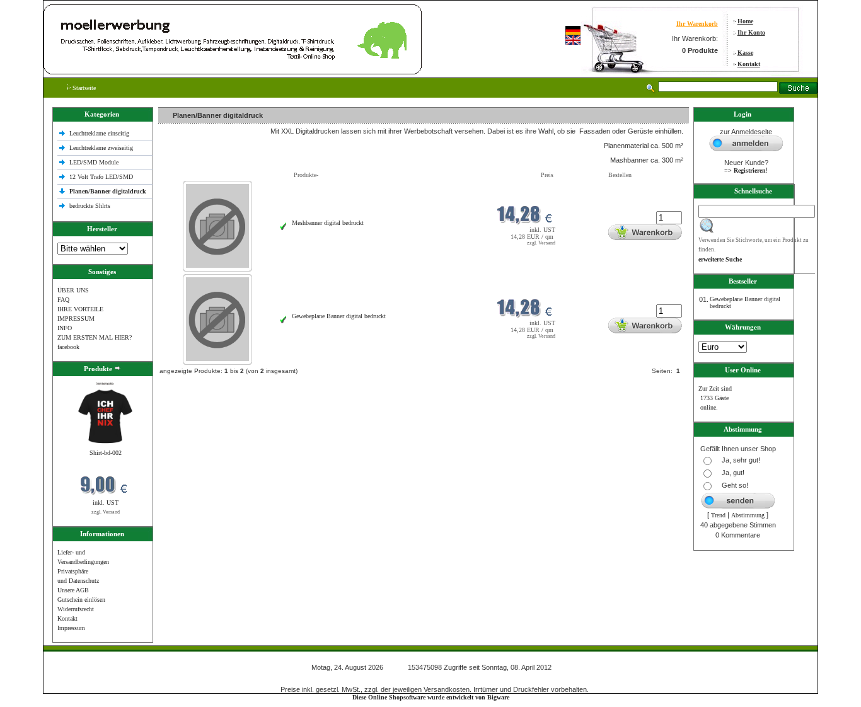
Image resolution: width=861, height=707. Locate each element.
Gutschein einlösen (81, 599)
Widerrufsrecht (75, 609)
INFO (64, 328)
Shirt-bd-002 (106, 452)
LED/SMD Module (93, 162)
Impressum (71, 627)
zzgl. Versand (105, 512)
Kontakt (748, 63)
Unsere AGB (73, 590)
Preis (547, 174)
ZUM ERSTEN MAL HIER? (94, 337)
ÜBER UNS (73, 290)
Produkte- (306, 174)
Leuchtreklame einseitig (100, 133)
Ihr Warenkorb (697, 23)
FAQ (63, 299)
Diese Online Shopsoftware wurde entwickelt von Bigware (430, 697)
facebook (68, 346)
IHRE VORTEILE (80, 309)
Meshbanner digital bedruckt (328, 222)
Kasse (745, 52)
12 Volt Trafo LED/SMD (101, 176)
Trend (718, 515)
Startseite (83, 87)
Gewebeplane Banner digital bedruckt (339, 316)
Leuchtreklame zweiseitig (102, 147)
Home (745, 21)
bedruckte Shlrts (89, 205)
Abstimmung (748, 515)
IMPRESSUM (76, 318)
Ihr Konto (751, 32)
